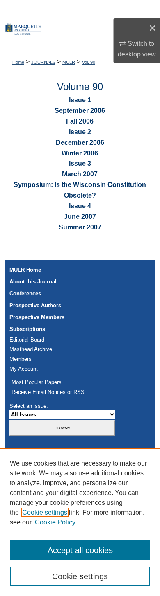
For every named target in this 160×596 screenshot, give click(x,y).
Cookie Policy (55, 522)
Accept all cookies (80, 550)
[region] (80, 522)
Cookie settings (44, 512)
